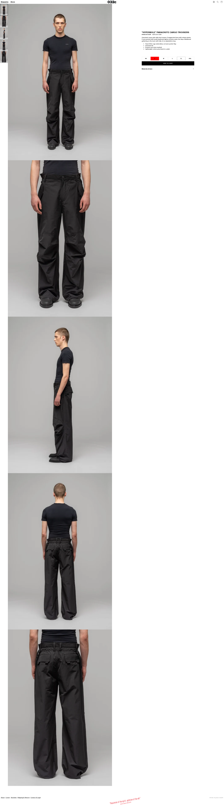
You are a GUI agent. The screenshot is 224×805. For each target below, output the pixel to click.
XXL (191, 59)
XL (181, 58)
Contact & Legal (36, 797)
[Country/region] (214, 2)
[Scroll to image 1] (4, 10)
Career (8, 797)
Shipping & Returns (24, 797)
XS (147, 59)
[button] (218, 2)
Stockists (14, 797)
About (3, 797)
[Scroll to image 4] (4, 45)
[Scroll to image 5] (4, 57)
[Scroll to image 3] (4, 33)
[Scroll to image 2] (4, 21)
